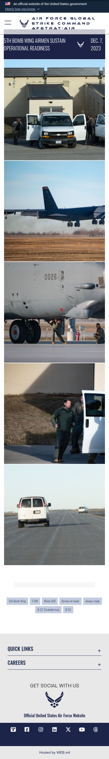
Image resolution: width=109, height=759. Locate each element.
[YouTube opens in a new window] (82, 729)
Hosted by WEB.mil (54, 752)
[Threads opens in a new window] (96, 729)
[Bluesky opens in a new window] (54, 737)
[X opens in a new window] (68, 729)
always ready (92, 601)
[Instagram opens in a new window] (41, 729)
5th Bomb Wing (17, 601)
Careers (17, 662)
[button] (23, 9)
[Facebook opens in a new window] (27, 729)
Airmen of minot (70, 601)
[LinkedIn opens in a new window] (54, 729)
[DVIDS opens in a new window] (13, 729)
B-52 (68, 609)
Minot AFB (50, 601)
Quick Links (20, 648)
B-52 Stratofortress (48, 609)
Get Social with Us (54, 686)
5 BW (35, 601)
